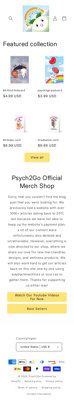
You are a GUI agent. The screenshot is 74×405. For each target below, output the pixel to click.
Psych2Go (35, 376)
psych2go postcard (50, 90)
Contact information (39, 393)
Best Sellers (37, 309)
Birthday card (12, 139)
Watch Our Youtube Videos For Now (37, 297)
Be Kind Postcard (14, 90)
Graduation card (48, 139)
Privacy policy (54, 381)
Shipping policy (51, 387)
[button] (10, 18)
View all (37, 157)
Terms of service (27, 387)
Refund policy (33, 381)
